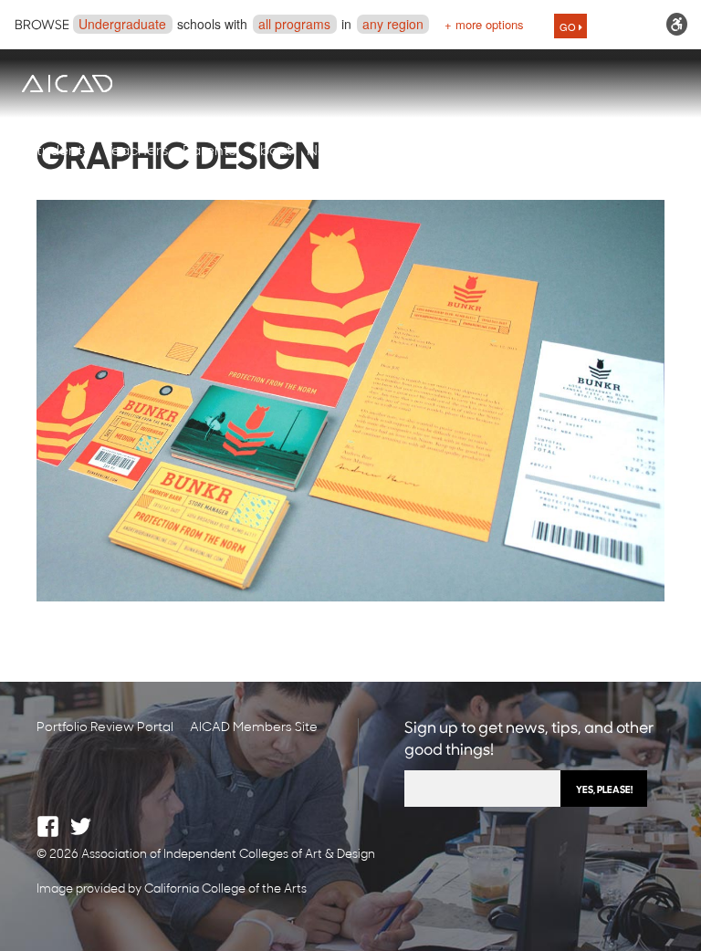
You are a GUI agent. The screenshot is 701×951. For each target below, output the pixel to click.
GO (569, 26)
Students (58, 151)
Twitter (80, 826)
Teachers (136, 151)
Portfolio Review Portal (105, 728)
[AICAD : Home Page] (66, 83)
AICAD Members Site (254, 728)
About (271, 151)
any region (393, 24)
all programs (294, 24)
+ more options (484, 24)
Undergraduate (122, 24)
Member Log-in (561, 151)
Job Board (457, 151)
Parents (209, 151)
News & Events (357, 151)
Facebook (48, 826)
